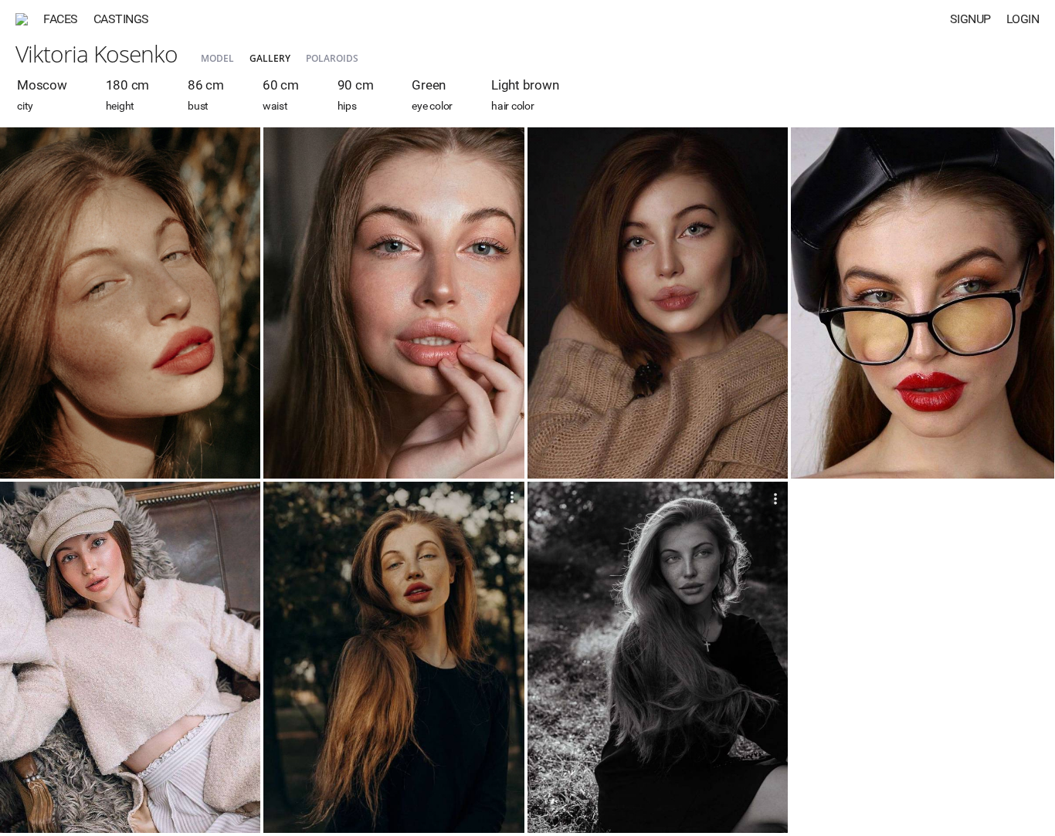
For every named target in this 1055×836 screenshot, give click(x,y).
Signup (970, 19)
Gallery (269, 58)
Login (1023, 19)
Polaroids (332, 58)
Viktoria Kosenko (96, 53)
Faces (60, 19)
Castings (121, 19)
